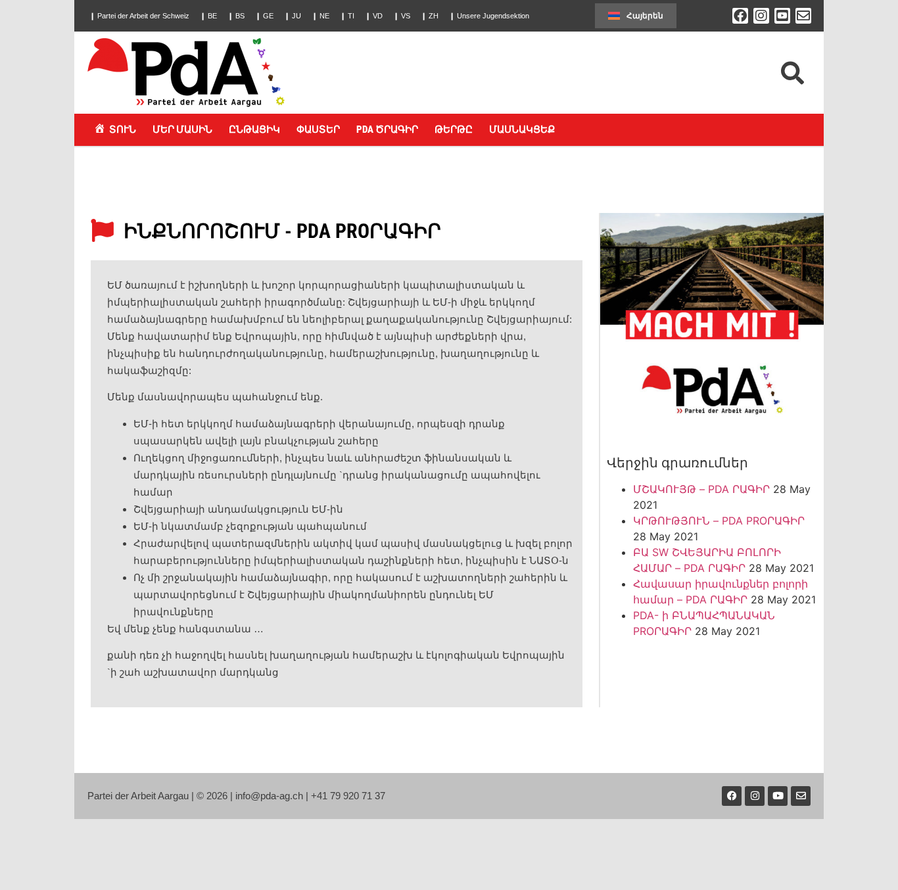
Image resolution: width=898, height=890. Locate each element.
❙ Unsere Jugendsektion (489, 16)
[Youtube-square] (782, 16)
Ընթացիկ (254, 129)
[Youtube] (778, 796)
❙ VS (401, 16)
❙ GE (264, 16)
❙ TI (347, 16)
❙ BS (236, 16)
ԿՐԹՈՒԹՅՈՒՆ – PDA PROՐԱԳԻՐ (719, 520)
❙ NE (320, 16)
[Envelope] (803, 16)
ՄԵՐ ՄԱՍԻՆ (182, 129)
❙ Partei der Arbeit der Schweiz (139, 16)
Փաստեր (318, 129)
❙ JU (292, 16)
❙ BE (208, 16)
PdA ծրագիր (387, 129)
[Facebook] (740, 16)
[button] (139, 15)
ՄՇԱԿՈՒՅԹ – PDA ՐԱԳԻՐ (701, 489)
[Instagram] (761, 16)
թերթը (454, 129)
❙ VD (374, 16)
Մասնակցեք (522, 129)
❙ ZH (429, 16)
